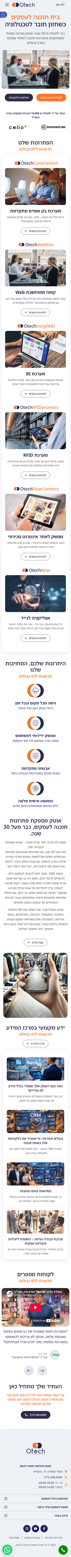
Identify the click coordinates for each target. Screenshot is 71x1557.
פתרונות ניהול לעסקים (54, 1498)
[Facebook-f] (44, 1528)
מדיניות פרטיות (53, 1537)
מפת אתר (14, 1537)
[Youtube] (35, 1528)
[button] (3, 15)
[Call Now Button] (63, 1549)
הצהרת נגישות (32, 1537)
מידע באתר (61, 1515)
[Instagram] (27, 1528)
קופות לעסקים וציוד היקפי (52, 1507)
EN (63, 5)
